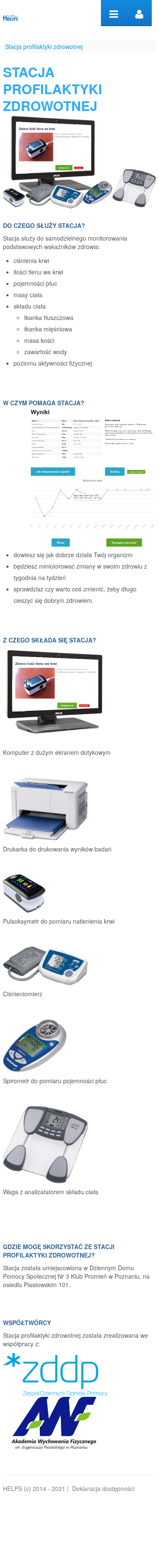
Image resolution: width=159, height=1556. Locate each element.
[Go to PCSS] (10, 16)
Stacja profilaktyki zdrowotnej (44, 46)
